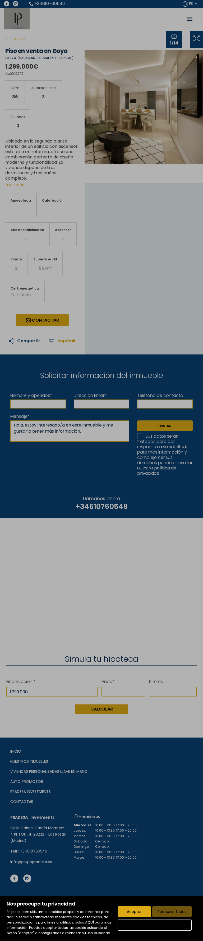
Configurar (155, 925)
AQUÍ (89, 922)
